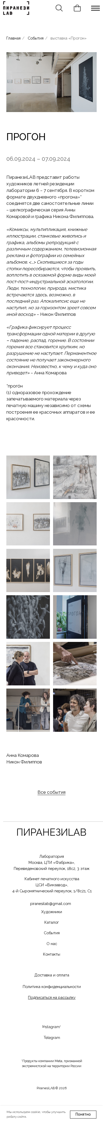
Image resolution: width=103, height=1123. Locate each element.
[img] (95, 8)
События (36, 38)
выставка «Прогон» (68, 38)
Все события (51, 792)
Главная (13, 38)
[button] (52, 997)
